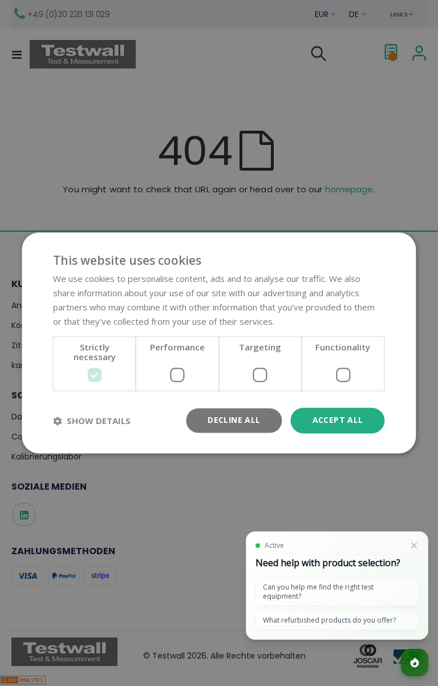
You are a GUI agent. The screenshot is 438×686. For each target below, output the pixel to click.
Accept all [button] (338, 420)
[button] (92, 420)
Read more (299, 321)
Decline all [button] (234, 420)
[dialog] (219, 343)
